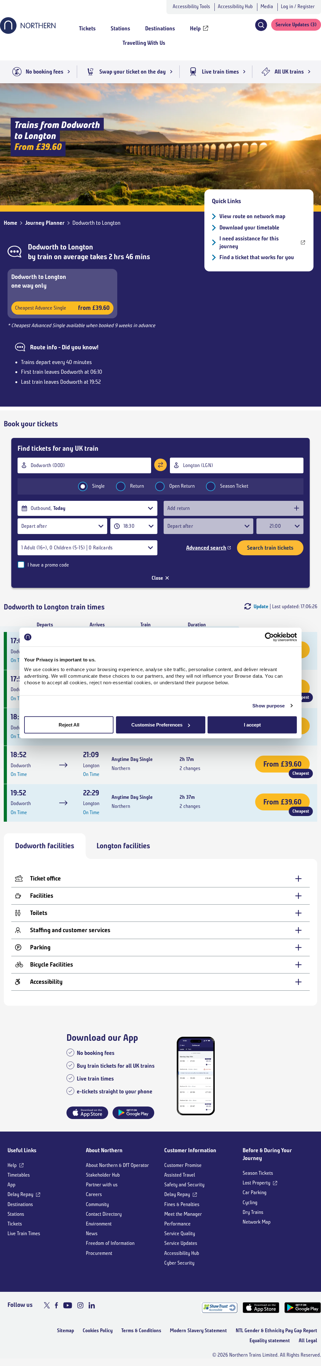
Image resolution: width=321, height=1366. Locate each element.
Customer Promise (183, 1165)
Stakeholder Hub (103, 1175)
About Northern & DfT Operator (117, 1165)
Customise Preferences (156, 724)
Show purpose (268, 705)
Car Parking (254, 1192)
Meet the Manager (183, 1214)
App (11, 1185)
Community (97, 1204)
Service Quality (179, 1233)
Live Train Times (24, 1233)
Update (261, 606)
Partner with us (102, 1185)
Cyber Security (179, 1263)
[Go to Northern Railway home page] (27, 31)
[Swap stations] (160, 465)
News (91, 1233)
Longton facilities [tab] (123, 845)
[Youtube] (67, 1305)
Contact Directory (104, 1214)
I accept (252, 724)
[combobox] (84, 465)
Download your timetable (249, 227)
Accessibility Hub (235, 6)
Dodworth (43, 247)
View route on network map (252, 216)
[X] (47, 1305)
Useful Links (22, 1150)
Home (10, 222)
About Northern (104, 1150)
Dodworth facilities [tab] (44, 845)
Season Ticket (234, 486)
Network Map (257, 1222)
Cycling (250, 1202)
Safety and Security (184, 1185)
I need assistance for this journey (249, 242)
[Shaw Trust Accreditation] (219, 1307)
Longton (80, 247)
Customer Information (190, 1150)
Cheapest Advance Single (62, 308)
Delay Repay (20, 1194)
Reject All (69, 724)
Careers (94, 1194)
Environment (99, 1224)
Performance (177, 1224)
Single (98, 486)
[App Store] (261, 1307)
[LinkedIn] (91, 1305)
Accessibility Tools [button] (191, 6)
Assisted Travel (179, 1175)
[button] (261, 25)
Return (137, 486)
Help (12, 1165)
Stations (16, 1214)
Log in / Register (298, 6)
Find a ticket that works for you (256, 257)
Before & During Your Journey (267, 1154)
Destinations (20, 1204)
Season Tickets (258, 1173)
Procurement (99, 1253)
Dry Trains (253, 1212)
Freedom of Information (110, 1243)
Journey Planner (45, 222)
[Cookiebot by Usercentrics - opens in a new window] (269, 637)
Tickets (15, 1224)
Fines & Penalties (181, 1204)
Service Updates (180, 1243)
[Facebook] (56, 1305)
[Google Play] (302, 1307)
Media (266, 6)
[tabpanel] (160, 932)
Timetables (19, 1175)
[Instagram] (80, 1305)
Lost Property (256, 1183)
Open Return (182, 486)
